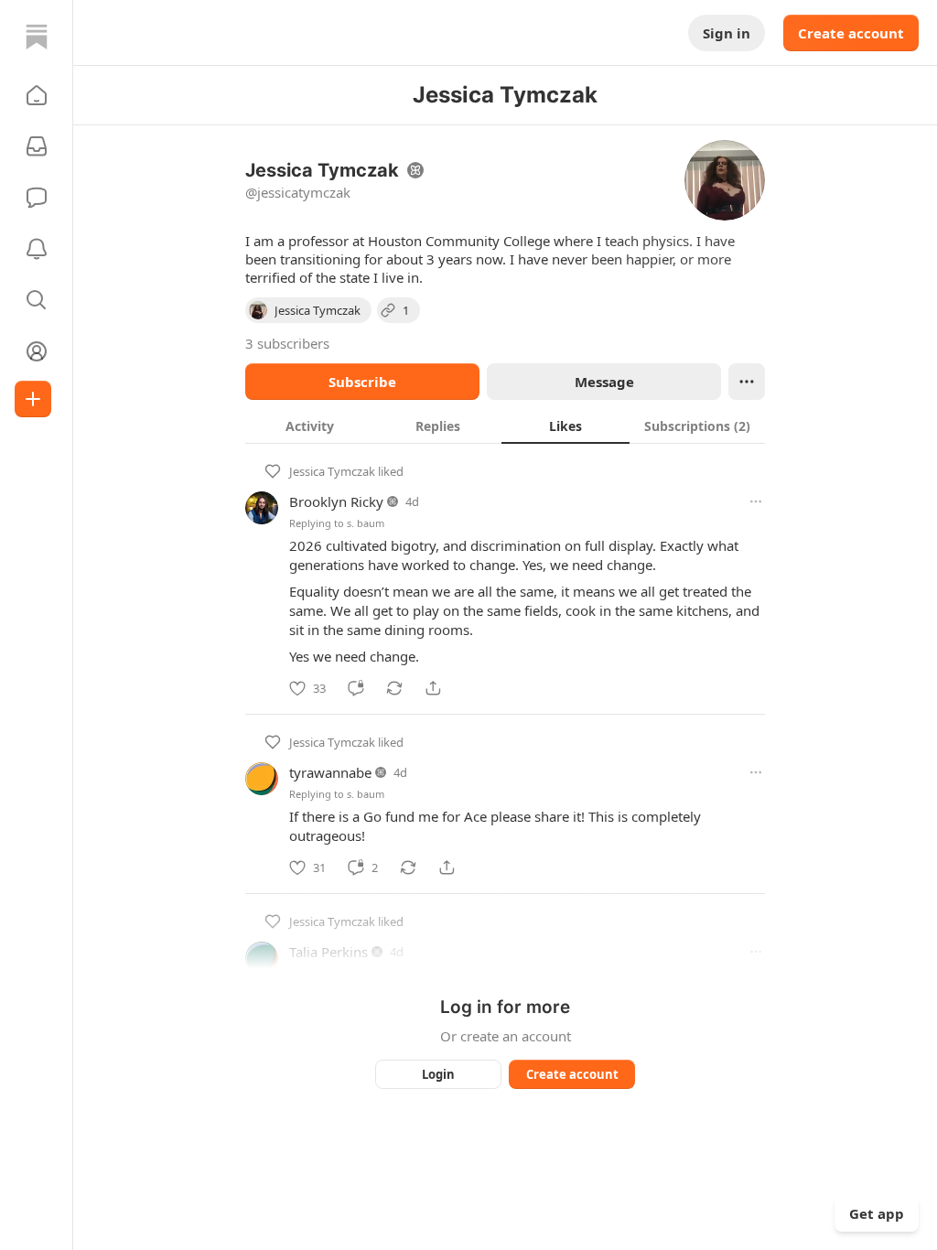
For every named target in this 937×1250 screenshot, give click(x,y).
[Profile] (37, 351)
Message (604, 381)
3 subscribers (287, 343)
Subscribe (362, 381)
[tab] (309, 425)
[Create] (33, 399)
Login (438, 1074)
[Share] (432, 688)
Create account (851, 33)
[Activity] (37, 249)
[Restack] (394, 688)
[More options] (755, 501)
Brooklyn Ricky (336, 501)
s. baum (365, 523)
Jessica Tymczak (332, 471)
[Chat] (37, 198)
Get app (876, 1213)
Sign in (726, 33)
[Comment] (356, 688)
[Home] (37, 37)
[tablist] (505, 425)
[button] (37, 95)
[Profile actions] (746, 381)
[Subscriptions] (37, 146)
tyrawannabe (330, 772)
